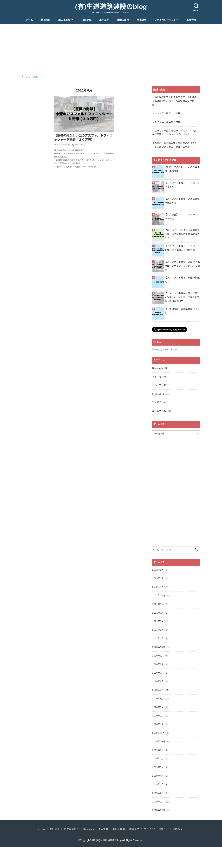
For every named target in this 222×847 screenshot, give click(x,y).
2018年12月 (160, 810)
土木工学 (104, 20)
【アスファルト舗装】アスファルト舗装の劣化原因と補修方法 (182, 248)
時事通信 (142, 20)
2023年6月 (159, 570)
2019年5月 (159, 767)
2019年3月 (159, 784)
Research (86, 20)
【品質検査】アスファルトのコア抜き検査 (182, 216)
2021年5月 (159, 630)
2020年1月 (159, 724)
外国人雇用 (123, 20)
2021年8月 (159, 604)
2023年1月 (159, 578)
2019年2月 (159, 793)
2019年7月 (159, 758)
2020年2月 (159, 715)
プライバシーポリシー (166, 20)
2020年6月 (159, 681)
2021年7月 (159, 612)
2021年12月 (160, 595)
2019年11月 (160, 733)
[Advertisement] (111, 49)
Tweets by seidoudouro (164, 349)
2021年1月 (159, 638)
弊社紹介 (46, 20)
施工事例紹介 (65, 20)
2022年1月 (159, 587)
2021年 (36, 77)
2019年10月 (160, 741)
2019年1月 (160, 801)
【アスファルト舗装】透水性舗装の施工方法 (182, 200)
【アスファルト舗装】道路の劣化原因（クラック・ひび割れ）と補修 (182, 266)
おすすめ (159, 376)
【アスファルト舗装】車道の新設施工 (182, 279)
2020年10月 (160, 647)
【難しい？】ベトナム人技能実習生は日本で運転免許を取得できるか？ (182, 234)
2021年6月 (159, 621)
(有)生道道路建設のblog (111, 6)
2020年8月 (159, 664)
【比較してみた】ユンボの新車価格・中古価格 (182, 169)
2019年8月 (159, 750)
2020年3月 (159, 707)
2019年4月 (159, 776)
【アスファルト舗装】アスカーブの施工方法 (182, 185)
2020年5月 (160, 690)
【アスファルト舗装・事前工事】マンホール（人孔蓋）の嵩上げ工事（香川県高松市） (182, 297)
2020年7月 (159, 672)
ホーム (29, 20)
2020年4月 (160, 698)
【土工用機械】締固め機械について (182, 311)
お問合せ (191, 20)
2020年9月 (159, 655)
